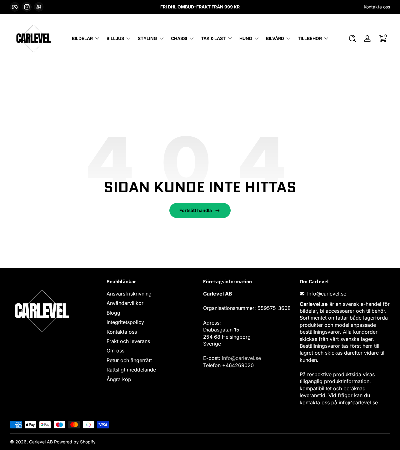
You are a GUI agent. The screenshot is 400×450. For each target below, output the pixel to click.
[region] (200, 7)
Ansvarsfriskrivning (129, 294)
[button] (352, 38)
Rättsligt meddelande (131, 370)
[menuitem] (152, 293)
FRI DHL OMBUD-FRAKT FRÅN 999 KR (200, 6)
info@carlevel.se (241, 358)
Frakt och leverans (128, 341)
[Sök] (352, 38)
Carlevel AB (41, 441)
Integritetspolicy (125, 322)
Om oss (115, 350)
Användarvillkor (125, 303)
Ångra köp (119, 379)
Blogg (113, 313)
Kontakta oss (377, 6)
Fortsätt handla (195, 210)
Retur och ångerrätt (129, 360)
